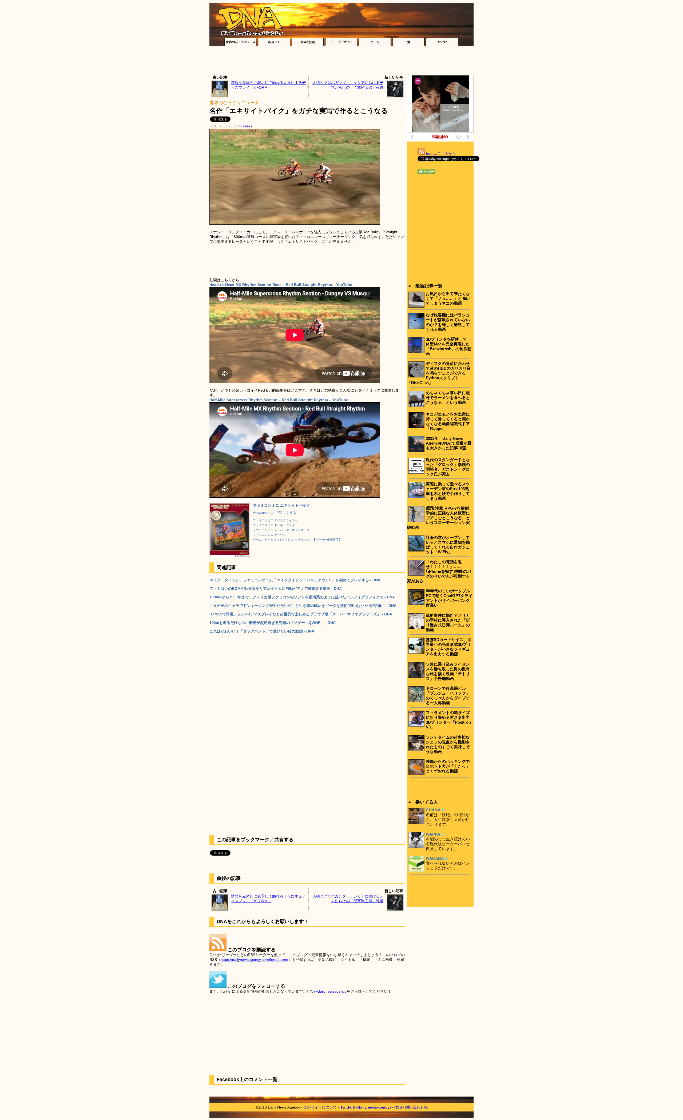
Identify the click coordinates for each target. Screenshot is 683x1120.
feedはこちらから (441, 153)
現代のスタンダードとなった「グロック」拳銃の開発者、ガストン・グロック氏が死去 (448, 466)
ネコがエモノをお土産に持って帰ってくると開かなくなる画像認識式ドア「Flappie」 (448, 421)
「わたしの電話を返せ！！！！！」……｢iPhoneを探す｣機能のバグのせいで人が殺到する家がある (439, 571)
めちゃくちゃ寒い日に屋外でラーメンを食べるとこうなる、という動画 (448, 397)
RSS (398, 1107)
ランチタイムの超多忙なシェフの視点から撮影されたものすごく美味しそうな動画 (448, 744)
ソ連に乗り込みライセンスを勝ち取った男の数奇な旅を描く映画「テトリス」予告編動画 (448, 671)
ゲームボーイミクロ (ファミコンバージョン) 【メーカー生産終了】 (297, 539)
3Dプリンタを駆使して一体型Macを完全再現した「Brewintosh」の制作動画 (448, 346)
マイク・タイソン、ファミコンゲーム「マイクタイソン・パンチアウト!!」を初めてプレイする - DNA (294, 580)
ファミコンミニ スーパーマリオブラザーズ (281, 529)
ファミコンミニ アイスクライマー (275, 520)
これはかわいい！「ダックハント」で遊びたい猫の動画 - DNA (261, 631)
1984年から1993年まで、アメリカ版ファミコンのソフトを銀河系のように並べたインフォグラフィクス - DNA (302, 597)
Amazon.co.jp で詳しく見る (274, 513)
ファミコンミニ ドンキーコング (274, 525)
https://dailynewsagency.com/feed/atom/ (254, 959)
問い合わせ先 (416, 1107)
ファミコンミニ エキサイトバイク (281, 505)
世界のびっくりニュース (234, 102)
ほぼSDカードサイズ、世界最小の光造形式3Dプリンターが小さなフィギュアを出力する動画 (448, 646)
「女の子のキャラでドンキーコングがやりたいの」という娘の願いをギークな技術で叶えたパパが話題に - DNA (302, 605)
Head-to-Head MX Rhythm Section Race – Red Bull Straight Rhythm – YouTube (280, 285)
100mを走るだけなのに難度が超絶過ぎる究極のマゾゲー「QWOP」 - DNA (272, 623)
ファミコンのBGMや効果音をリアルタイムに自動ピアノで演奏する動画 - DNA (275, 588)
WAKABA (435, 858)
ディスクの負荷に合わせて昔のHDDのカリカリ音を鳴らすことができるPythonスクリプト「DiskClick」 (439, 373)
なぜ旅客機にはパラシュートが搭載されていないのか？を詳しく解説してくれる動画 (448, 322)
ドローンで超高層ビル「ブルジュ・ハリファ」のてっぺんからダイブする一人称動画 (448, 695)
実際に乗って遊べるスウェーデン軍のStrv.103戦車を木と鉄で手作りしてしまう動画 (448, 491)
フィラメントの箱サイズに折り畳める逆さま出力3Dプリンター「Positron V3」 (448, 719)
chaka (247, 126)
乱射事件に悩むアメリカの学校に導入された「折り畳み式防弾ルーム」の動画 (448, 622)
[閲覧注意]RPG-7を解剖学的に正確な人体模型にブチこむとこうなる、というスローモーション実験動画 (438, 518)
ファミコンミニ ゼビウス (269, 534)
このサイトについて (320, 1107)
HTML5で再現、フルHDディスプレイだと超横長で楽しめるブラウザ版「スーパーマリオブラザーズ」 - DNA (300, 614)
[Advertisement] (341, 62)
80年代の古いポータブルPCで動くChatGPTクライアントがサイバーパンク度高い (449, 598)
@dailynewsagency (330, 991)
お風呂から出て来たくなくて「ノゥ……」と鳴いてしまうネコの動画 (448, 298)
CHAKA (433, 810)
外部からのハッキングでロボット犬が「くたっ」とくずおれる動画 (448, 766)
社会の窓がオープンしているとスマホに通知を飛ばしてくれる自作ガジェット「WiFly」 (448, 544)
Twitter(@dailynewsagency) (365, 1107)
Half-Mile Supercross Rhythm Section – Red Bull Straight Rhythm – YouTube (278, 400)
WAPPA (433, 834)
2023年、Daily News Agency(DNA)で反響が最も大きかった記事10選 (448, 443)
